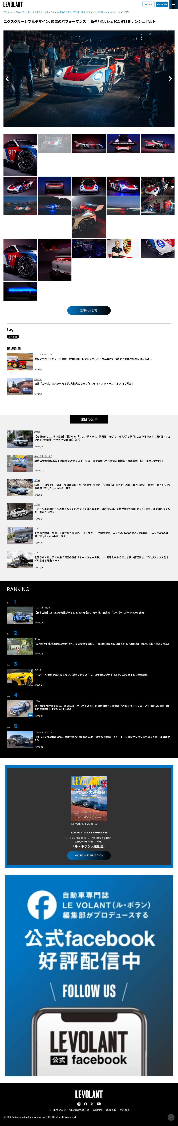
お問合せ (98, 1109)
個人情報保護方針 (79, 1109)
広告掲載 (111, 1109)
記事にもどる (89, 310)
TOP (5, 12)
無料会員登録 (162, 4)
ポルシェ (13, 336)
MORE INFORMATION (89, 855)
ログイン (148, 4)
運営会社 (125, 1109)
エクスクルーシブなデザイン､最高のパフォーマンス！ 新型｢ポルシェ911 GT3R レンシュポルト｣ (75, 12)
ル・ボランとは (57, 1109)
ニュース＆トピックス (20, 12)
